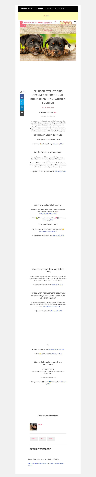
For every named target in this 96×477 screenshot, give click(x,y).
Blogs (46, 15)
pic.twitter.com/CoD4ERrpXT (48, 231)
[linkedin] (70, 23)
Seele (42, 438)
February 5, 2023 (60, 171)
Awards (50, 8)
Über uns (48, 30)
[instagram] (67, 23)
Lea (55, 112)
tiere (52, 108)
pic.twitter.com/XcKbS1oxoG (51, 306)
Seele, (49, 108)
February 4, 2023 (58, 144)
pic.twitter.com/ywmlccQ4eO (48, 213)
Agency (61, 8)
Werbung (48, 23)
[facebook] (61, 23)
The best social (27, 8)
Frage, (44, 108)
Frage (34, 438)
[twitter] (64, 23)
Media (40, 8)
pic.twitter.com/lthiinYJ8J (56, 349)
